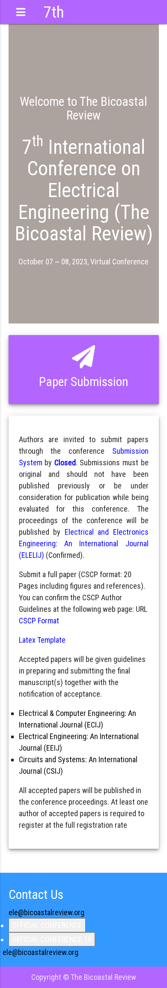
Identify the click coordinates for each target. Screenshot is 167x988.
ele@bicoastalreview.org (46, 912)
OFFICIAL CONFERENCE (47, 925)
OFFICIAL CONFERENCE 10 (52, 939)
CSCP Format (39, 620)
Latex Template (42, 639)
